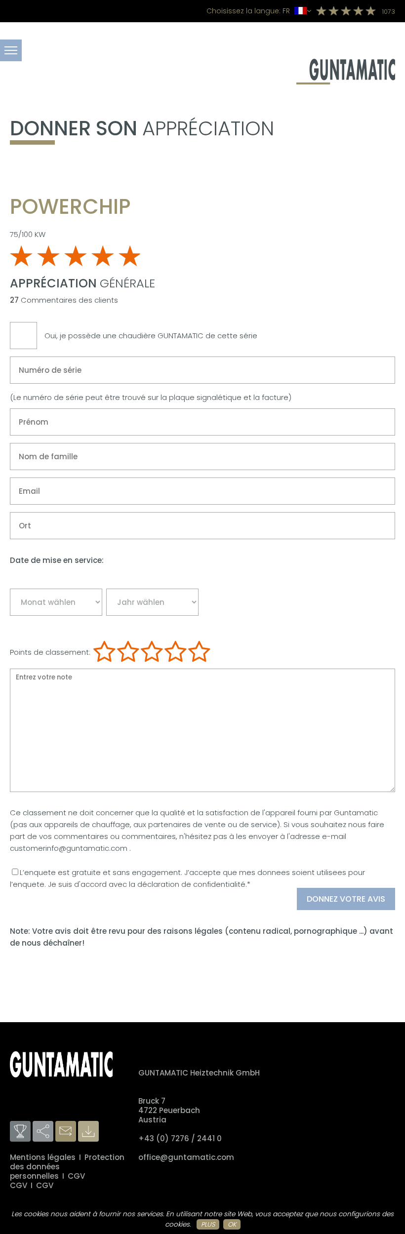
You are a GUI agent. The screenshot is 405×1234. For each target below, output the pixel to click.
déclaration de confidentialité (191, 884)
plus (208, 1224)
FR (249, 11)
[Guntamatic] (345, 82)
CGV (76, 1176)
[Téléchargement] (89, 1132)
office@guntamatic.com (186, 1157)
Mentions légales (43, 1157)
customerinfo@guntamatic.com (69, 848)
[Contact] (66, 1132)
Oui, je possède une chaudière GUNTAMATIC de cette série (150, 335)
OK (232, 1224)
